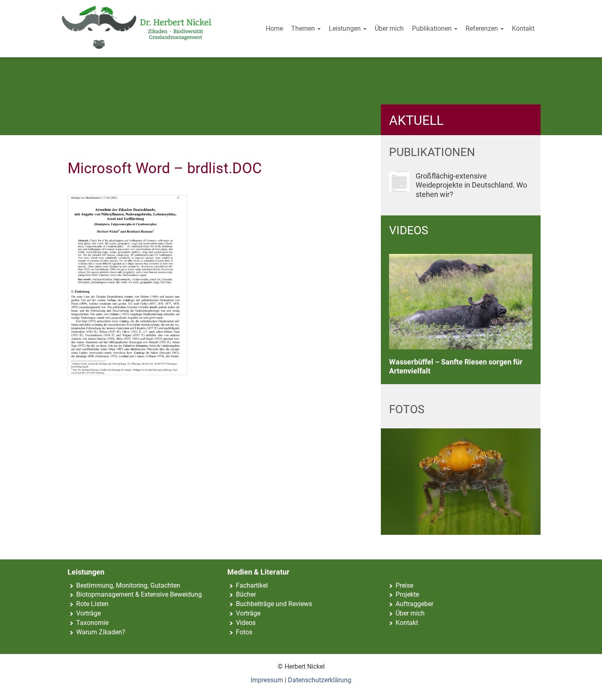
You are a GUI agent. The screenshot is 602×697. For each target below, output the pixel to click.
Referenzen (483, 28)
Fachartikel (252, 585)
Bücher (246, 594)
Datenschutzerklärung (319, 680)
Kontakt (523, 28)
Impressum (267, 680)
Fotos (244, 632)
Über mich (389, 28)
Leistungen (345, 28)
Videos (246, 623)
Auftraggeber (414, 604)
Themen (304, 28)
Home (274, 28)
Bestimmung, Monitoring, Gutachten (128, 585)
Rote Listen (92, 604)
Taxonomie (92, 623)
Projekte (407, 594)
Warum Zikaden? (100, 632)
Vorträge (88, 613)
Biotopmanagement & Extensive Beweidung (139, 594)
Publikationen (432, 28)
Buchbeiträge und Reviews (274, 604)
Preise (404, 585)
